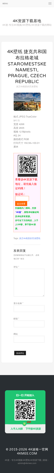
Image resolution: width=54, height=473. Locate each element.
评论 (16, 266)
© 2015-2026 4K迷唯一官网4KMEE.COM (27, 451)
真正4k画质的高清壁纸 (27, 86)
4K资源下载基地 (27, 20)
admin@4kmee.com (27, 463)
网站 (16, 333)
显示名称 (18, 303)
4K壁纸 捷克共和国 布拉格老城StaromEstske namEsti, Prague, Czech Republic (27, 66)
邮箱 (16, 318)
